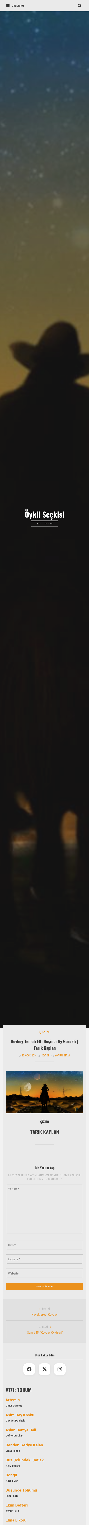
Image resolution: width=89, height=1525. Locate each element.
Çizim (44, 1032)
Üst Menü (18, 5)
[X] (44, 1369)
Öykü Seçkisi (45, 514)
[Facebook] (29, 1369)
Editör (46, 1055)
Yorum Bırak (62, 1055)
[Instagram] (60, 1369)
